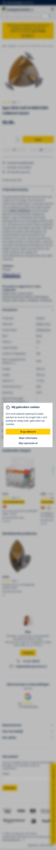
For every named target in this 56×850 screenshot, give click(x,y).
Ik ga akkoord (28, 431)
